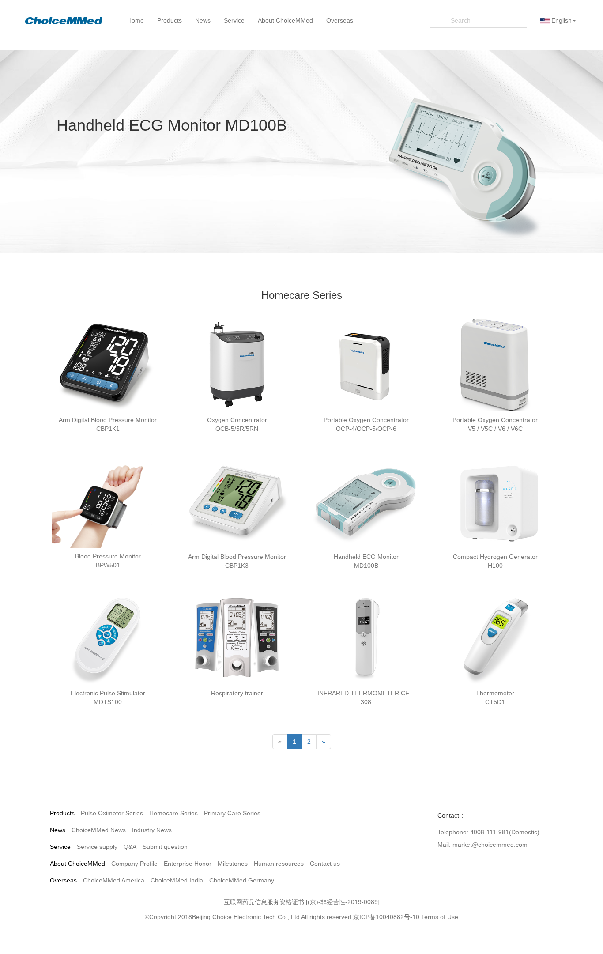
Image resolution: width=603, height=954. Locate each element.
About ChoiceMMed (77, 863)
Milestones (233, 863)
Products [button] (169, 20)
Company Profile (134, 863)
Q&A (130, 846)
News (57, 829)
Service (60, 846)
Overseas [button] (339, 20)
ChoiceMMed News (99, 829)
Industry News (152, 829)
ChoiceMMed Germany (241, 880)
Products (62, 813)
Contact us (325, 863)
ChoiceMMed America (113, 880)
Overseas (63, 880)
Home (135, 20)
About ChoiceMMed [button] (285, 20)
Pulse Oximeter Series (112, 813)
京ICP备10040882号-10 (386, 916)
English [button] (561, 20)
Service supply (97, 846)
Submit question (165, 846)
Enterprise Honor (187, 863)
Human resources (279, 863)
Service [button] (234, 20)
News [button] (203, 20)
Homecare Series (173, 813)
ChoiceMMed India (177, 880)
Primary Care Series (232, 813)
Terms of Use (439, 916)
